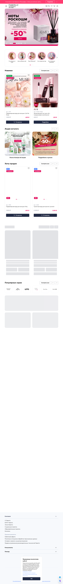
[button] (31, 2)
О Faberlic (8, 548)
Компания (8, 543)
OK (31, 579)
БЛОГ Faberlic (9, 550)
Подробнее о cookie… (27, 571)
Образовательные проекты (12, 556)
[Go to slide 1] (44, 376)
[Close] (57, 2)
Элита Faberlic (9, 552)
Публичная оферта (10, 564)
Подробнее (50, 2)
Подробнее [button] (45, 122)
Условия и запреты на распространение (16, 568)
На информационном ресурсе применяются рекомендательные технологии (30, 574)
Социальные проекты (11, 554)
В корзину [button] (19, 122)
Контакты (7, 558)
